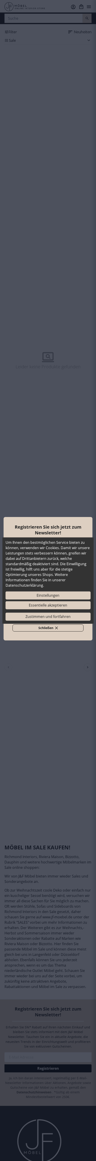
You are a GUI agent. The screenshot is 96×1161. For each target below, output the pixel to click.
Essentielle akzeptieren (48, 605)
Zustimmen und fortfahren (48, 616)
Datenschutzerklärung (24, 585)
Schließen (50, 629)
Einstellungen (48, 595)
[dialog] (48, 580)
